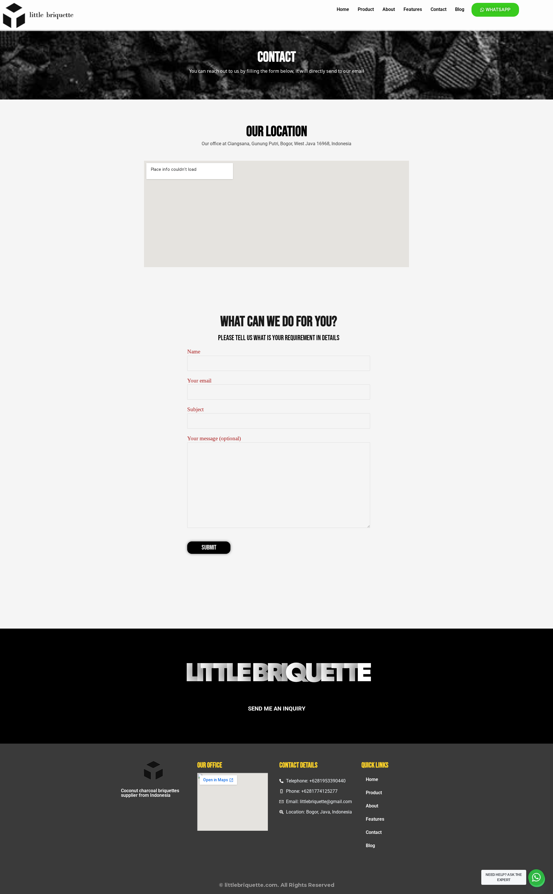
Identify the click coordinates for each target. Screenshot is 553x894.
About (388, 9)
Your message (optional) (214, 438)
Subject (195, 409)
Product (366, 9)
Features (413, 9)
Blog (459, 9)
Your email (199, 381)
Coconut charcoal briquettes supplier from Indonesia (150, 793)
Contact (438, 9)
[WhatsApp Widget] (536, 877)
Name (193, 352)
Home (343, 9)
